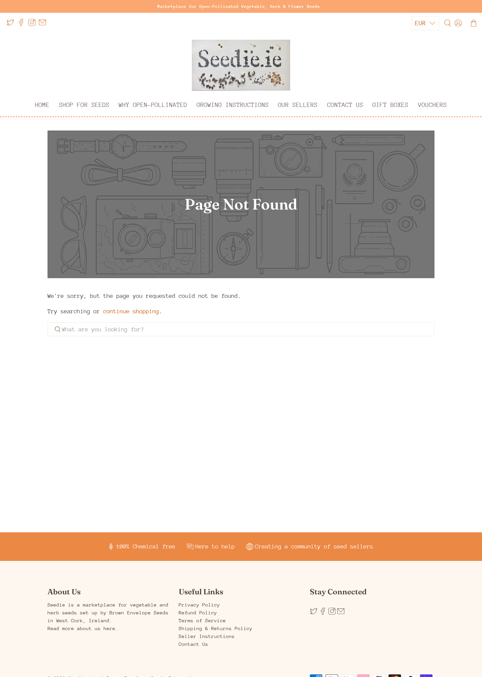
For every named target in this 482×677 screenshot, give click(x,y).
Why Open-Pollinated (153, 104)
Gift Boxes (390, 104)
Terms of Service (202, 620)
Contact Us (345, 104)
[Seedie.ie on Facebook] (22, 24)
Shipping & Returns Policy (215, 628)
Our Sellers (298, 104)
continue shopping (131, 311)
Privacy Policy (199, 604)
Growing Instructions (233, 104)
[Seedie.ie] (241, 65)
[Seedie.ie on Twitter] (12, 24)
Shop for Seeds (84, 104)
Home (42, 104)
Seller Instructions (207, 636)
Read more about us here (81, 628)
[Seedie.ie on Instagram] (33, 24)
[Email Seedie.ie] (44, 24)
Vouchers (432, 104)
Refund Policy (198, 612)
